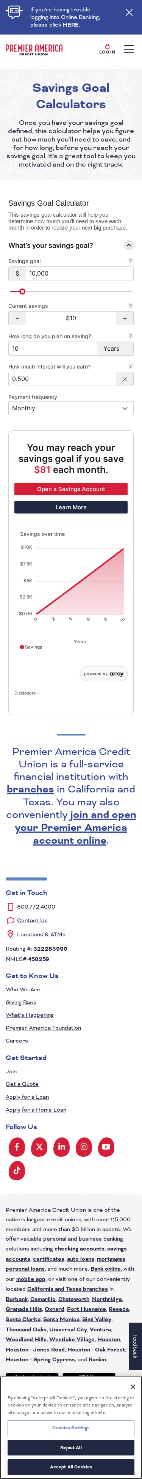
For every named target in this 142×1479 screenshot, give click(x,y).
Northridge (107, 1299)
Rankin (97, 1360)
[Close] (133, 1386)
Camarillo (43, 1299)
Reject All (70, 1447)
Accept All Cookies (71, 1467)
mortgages (111, 1259)
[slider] (22, 291)
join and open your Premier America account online (75, 828)
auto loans (80, 1259)
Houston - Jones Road (35, 1350)
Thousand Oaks (26, 1330)
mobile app (30, 1279)
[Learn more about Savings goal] (131, 261)
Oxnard (54, 1309)
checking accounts (80, 1249)
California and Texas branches (67, 1289)
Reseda (119, 1309)
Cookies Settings (70, 1428)
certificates (48, 1259)
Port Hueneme (86, 1309)
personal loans (25, 1269)
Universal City (68, 1330)
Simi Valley (96, 1319)
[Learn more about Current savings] (131, 306)
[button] (17, 318)
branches (30, 789)
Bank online (106, 1269)
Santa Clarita (23, 1319)
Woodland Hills (26, 1340)
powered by (96, 673)
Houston (108, 1340)
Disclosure (25, 693)
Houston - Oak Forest (96, 1350)
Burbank (17, 1299)
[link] (71, 489)
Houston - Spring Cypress (40, 1360)
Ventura (100, 1330)
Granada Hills (24, 1309)
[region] (71, 1427)
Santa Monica (61, 1319)
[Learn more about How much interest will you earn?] (131, 367)
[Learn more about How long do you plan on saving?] (131, 336)
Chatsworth (73, 1299)
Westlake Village (72, 1340)
